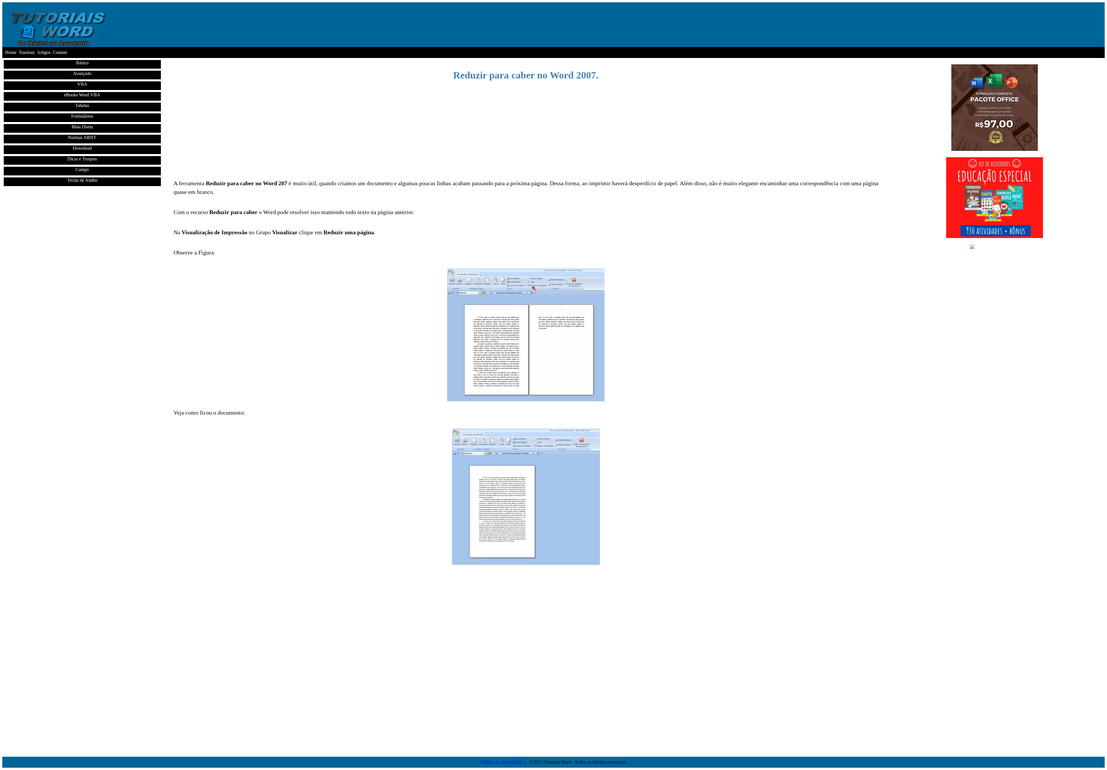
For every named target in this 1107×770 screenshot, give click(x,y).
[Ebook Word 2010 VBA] (994, 246)
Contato (60, 52)
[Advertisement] (85, 245)
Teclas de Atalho (82, 180)
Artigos (43, 52)
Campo (82, 169)
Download (82, 148)
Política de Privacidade (501, 762)
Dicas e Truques (82, 158)
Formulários (82, 116)
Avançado (82, 73)
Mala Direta (82, 126)
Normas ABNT (82, 137)
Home (10, 52)
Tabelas (82, 105)
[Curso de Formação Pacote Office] (994, 149)
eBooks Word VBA (82, 94)
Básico (82, 62)
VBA (82, 84)
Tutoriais (27, 52)
